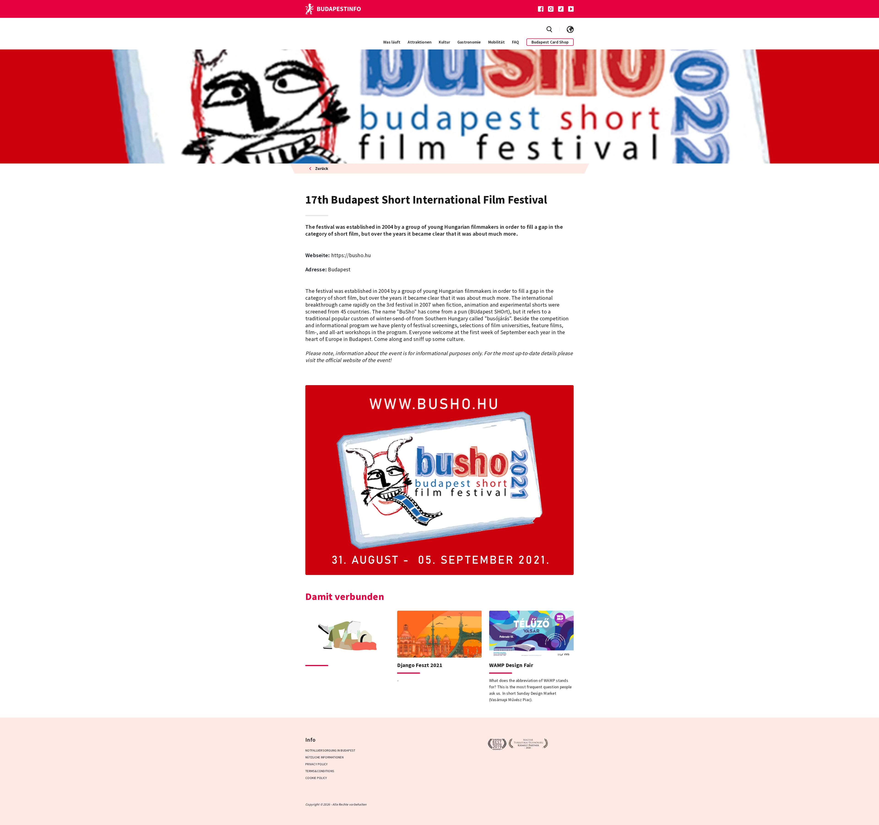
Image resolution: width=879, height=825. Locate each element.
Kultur (444, 42)
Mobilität (496, 42)
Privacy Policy (316, 764)
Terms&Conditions (319, 771)
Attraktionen (419, 42)
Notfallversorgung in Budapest (330, 750)
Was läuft (391, 42)
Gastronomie (469, 42)
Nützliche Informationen (324, 757)
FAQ (515, 42)
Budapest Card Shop (550, 42)
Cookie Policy (316, 778)
